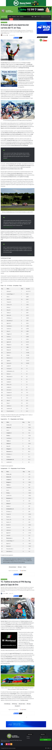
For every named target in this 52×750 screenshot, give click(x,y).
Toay (25, 567)
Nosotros (28, 736)
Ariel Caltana (4, 35)
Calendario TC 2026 (16, 20)
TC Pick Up (9, 16)
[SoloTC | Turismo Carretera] (7, 10)
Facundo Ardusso (13, 567)
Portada (19, 567)
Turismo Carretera (4, 16)
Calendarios (14, 16)
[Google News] (23, 570)
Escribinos (21, 16)
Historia (18, 16)
